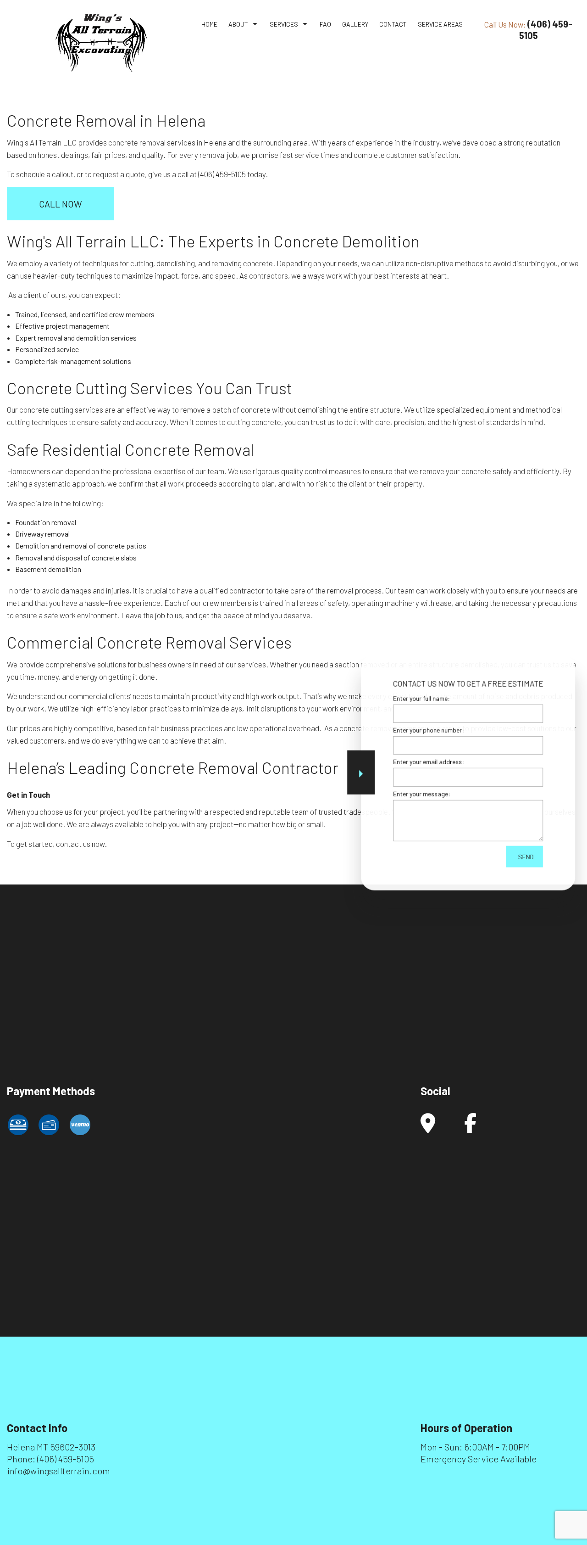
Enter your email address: (428, 762)
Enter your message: (421, 793)
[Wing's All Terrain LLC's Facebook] (470, 1127)
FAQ (325, 24)
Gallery (355, 24)
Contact (393, 24)
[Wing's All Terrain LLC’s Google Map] (428, 1127)
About (238, 24)
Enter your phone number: (428, 730)
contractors (268, 275)
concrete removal (137, 142)
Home (209, 24)
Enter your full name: (421, 698)
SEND (525, 856)
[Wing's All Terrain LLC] (101, 41)
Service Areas (440, 24)
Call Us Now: (528, 29)
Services (284, 24)
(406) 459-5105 (65, 1458)
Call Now (60, 203)
